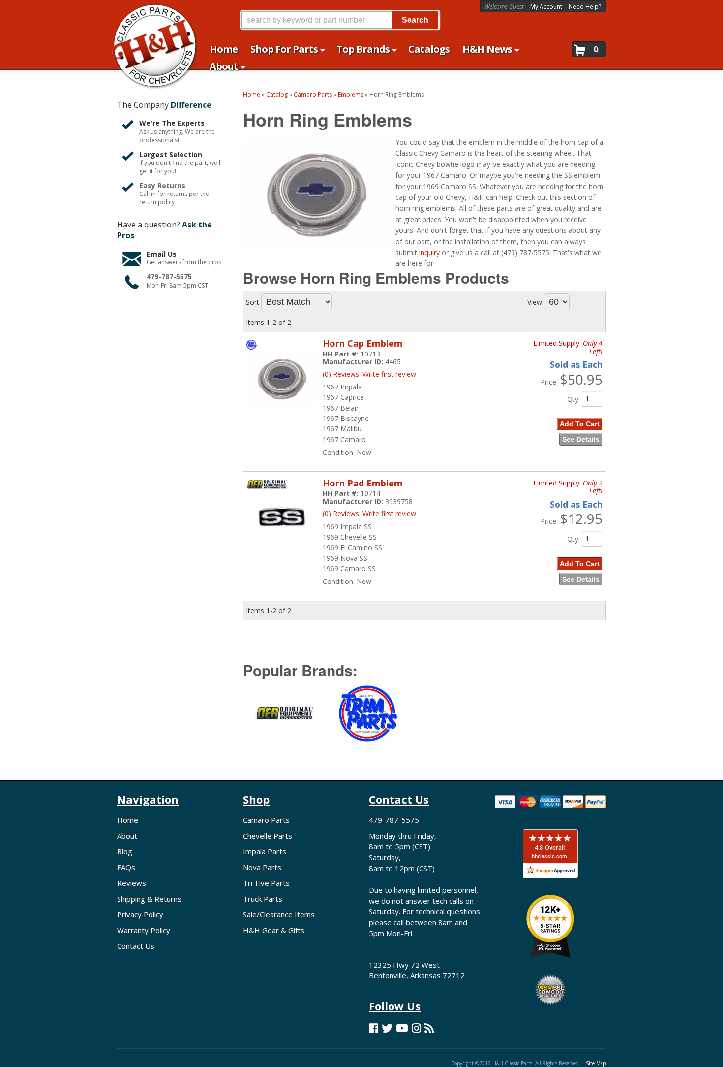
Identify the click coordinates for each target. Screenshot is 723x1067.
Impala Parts (264, 851)
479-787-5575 (169, 276)
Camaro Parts (266, 820)
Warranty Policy (143, 930)
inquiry (429, 252)
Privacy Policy (140, 914)
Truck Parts (262, 899)
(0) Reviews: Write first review (369, 374)
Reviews (131, 883)
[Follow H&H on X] (387, 1028)
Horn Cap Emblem (363, 343)
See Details (581, 439)
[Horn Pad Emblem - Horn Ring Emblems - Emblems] (282, 549)
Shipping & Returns (149, 899)
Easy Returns (162, 185)
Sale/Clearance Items (279, 914)
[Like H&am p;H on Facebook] (373, 1028)
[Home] (149, 13)
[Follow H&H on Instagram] (416, 1028)
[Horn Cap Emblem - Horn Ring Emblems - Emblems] (282, 409)
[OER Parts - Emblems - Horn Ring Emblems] (284, 719)
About (127, 836)
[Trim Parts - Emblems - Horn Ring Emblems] (368, 719)
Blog (124, 851)
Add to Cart (580, 424)
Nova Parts (262, 867)
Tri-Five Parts (266, 883)
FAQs (126, 867)
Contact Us (135, 946)
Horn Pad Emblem (363, 483)
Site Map (596, 1063)
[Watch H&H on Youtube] (402, 1028)
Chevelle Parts (267, 836)
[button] (339, 20)
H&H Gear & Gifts (273, 930)
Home (127, 820)
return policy (157, 202)
